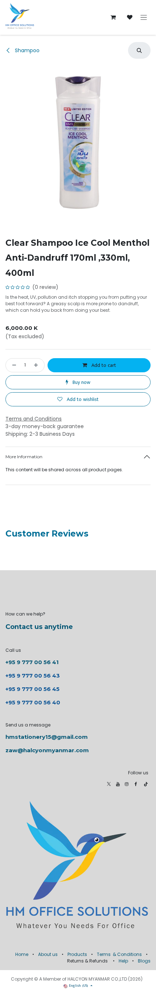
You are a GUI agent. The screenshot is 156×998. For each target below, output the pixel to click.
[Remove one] (13, 365)
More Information (23, 456)
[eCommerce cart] (113, 17)
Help (123, 961)
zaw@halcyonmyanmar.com (47, 750)
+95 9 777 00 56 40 (32, 702)
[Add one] (37, 365)
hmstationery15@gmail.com (46, 736)
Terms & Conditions (119, 954)
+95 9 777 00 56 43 (33, 675)
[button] (139, 50)
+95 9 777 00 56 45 (32, 689)
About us (48, 954)
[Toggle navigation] (144, 18)
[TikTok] (145, 784)
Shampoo (26, 50)
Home (21, 954)
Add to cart (103, 365)
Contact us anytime (39, 627)
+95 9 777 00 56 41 (32, 662)
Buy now (80, 382)
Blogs (144, 961)
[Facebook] (136, 784)
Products (77, 954)
